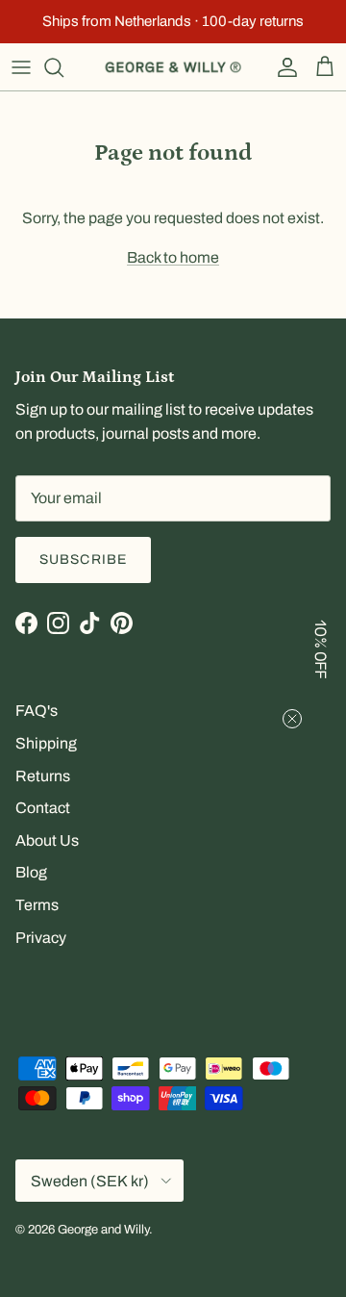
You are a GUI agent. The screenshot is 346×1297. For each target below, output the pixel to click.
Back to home (173, 257)
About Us (47, 840)
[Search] (63, 67)
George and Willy (103, 1229)
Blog (31, 872)
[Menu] (21, 67)
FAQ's (36, 710)
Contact (42, 808)
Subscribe (83, 559)
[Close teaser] (292, 718)
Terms (37, 905)
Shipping (46, 743)
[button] (322, 648)
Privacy (40, 937)
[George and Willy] (173, 67)
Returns (42, 776)
